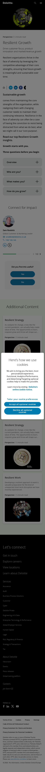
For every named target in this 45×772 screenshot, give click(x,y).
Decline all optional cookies (22, 411)
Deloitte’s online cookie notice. (25, 388)
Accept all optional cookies (22, 404)
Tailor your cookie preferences (22, 399)
